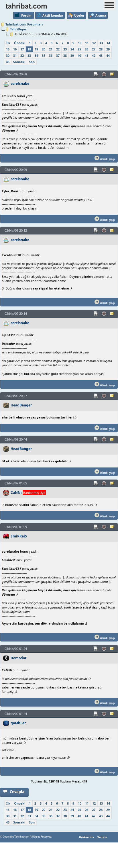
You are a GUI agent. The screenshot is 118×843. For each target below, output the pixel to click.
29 (108, 49)
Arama (100, 15)
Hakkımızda (86, 837)
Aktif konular (52, 15)
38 (65, 55)
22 (58, 49)
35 (43, 55)
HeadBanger (21, 405)
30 (7, 55)
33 (29, 55)
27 (93, 49)
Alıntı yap (107, 159)
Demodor (18, 658)
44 (108, 55)
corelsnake (20, 83)
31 (15, 55)
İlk (8, 43)
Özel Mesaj (112, 74)
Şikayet (104, 74)
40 (79, 55)
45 (7, 62)
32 (22, 55)
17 (22, 49)
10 (79, 43)
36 (50, 55)
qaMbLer (18, 723)
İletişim (102, 837)
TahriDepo (18, 29)
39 (72, 55)
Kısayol (96, 74)
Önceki (19, 43)
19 (36, 49)
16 (15, 49)
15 (7, 49)
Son (32, 62)
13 (101, 43)
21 (50, 49)
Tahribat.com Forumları (24, 24)
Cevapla (17, 791)
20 (43, 49)
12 (94, 43)
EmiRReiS (19, 536)
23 (65, 49)
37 (58, 55)
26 (86, 49)
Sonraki (19, 62)
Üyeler (79, 15)
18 (29, 49)
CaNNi (16, 492)
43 (101, 55)
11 (86, 43)
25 (79, 49)
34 (36, 55)
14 (108, 43)
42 (93, 55)
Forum (26, 15)
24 (72, 49)
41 (86, 55)
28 (101, 49)
